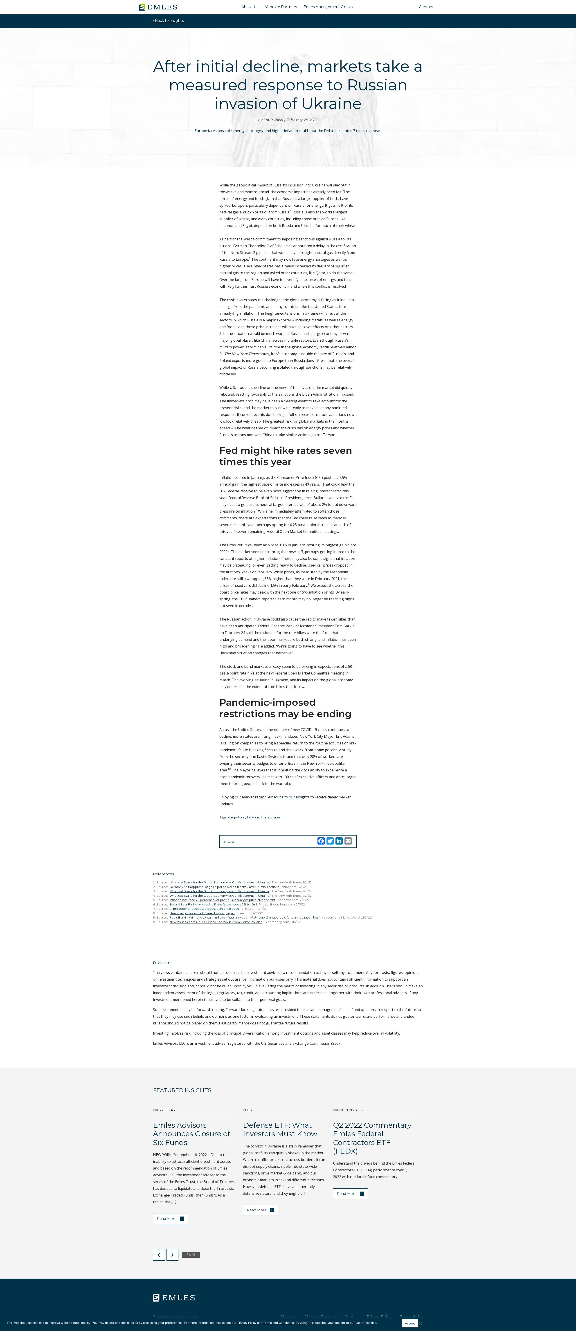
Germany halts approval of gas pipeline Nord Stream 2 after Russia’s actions (224, 887)
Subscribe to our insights (288, 797)
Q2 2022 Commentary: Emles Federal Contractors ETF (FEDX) (373, 1138)
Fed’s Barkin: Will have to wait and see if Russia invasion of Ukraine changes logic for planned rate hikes (244, 917)
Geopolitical (236, 817)
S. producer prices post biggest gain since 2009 (204, 908)
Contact (426, 7)
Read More (169, 1218)
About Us (249, 7)
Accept (410, 1323)
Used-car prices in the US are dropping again (202, 913)
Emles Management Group (328, 7)
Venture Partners (281, 7)
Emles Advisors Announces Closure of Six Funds (191, 1134)
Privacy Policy (246, 1322)
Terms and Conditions (278, 1322)
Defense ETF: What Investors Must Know (280, 1129)
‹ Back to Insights (168, 20)
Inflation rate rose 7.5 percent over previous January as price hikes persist (222, 900)
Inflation (253, 817)
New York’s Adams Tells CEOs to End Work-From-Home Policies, (216, 922)
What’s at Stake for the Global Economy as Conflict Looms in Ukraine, (220, 882)
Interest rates (270, 817)
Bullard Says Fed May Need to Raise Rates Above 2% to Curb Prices (219, 904)
